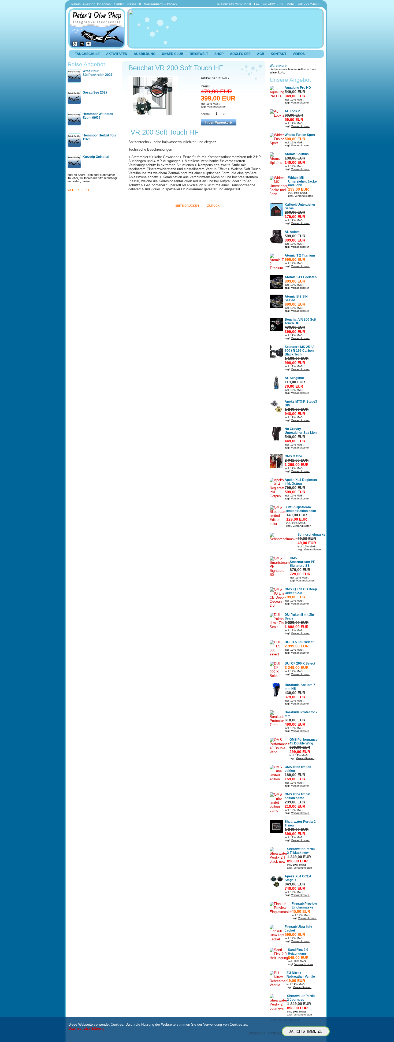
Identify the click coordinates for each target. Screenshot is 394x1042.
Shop (219, 54)
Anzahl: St (213, 113)
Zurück (213, 205)
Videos (299, 54)
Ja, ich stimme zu (305, 1031)
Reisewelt (199, 54)
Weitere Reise (79, 190)
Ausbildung (144, 54)
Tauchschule (87, 54)
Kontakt (278, 54)
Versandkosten (216, 106)
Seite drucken (187, 205)
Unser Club (172, 54)
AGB (260, 54)
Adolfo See (240, 54)
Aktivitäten (116, 54)
